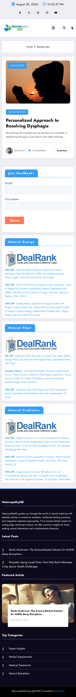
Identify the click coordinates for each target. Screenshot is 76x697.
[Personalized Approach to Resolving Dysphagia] (38, 81)
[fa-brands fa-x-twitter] (29, 12)
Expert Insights (17, 648)
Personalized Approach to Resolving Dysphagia (32, 123)
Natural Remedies (17, 112)
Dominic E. (19, 150)
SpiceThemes (59, 691)
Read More (62, 150)
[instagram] (47, 12)
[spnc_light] (73, 28)
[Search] (64, 28)
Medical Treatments (19, 665)
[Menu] (53, 28)
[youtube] (56, 12)
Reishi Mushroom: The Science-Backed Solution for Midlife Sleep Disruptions (37, 612)
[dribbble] (38, 12)
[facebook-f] (20, 12)
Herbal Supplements (20, 657)
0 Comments (39, 150)
